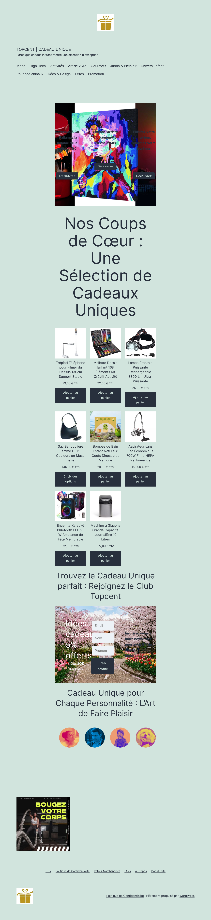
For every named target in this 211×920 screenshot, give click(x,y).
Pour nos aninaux (30, 74)
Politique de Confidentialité (125, 895)
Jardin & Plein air (123, 66)
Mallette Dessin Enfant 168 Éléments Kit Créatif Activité (105, 370)
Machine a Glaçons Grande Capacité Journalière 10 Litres (105, 532)
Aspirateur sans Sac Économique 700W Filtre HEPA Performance (140, 453)
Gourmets (98, 66)
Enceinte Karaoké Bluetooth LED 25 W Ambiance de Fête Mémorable (70, 532)
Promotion (96, 74)
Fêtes (79, 74)
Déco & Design (59, 74)
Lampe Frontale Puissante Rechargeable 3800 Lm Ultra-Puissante (140, 372)
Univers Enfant (152, 66)
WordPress (187, 895)
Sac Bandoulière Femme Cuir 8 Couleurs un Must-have (70, 453)
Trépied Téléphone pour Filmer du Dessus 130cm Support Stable (70, 370)
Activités (57, 66)
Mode (20, 66)
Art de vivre (77, 66)
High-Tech (38, 66)
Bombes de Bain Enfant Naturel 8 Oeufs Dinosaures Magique (105, 453)
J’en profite (103, 666)
